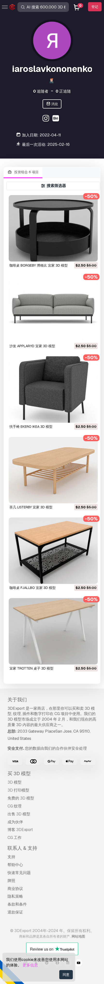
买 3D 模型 (19, 773)
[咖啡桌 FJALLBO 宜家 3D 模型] (53, 551)
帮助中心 (15, 864)
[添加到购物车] (80, 255)
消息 (54, 104)
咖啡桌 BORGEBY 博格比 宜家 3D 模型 (38, 265)
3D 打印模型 (18, 790)
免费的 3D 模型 (20, 798)
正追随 (63, 91)
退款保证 (15, 912)
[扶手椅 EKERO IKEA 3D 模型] (53, 389)
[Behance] (56, 119)
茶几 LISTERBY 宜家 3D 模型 (30, 507)
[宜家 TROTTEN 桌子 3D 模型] (53, 631)
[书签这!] (90, 255)
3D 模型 (14, 782)
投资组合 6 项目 (26, 172)
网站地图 (78, 936)
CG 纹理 (14, 806)
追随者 (40, 91)
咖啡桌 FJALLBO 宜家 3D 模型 (32, 588)
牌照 (11, 880)
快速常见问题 (19, 872)
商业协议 (15, 888)
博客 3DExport (20, 829)
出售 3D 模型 (18, 814)
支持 (11, 856)
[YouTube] (78, 963)
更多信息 (30, 965)
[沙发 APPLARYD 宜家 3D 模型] (53, 309)
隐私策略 (15, 896)
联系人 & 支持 (22, 848)
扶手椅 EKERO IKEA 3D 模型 (30, 426)
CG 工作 (14, 837)
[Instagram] (46, 119)
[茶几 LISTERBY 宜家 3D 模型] (53, 470)
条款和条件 (17, 904)
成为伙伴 (15, 821)
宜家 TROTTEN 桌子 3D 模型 (31, 668)
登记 (94, 7)
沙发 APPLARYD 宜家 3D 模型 (32, 346)
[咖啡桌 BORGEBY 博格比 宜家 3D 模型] (53, 228)
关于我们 (17, 699)
